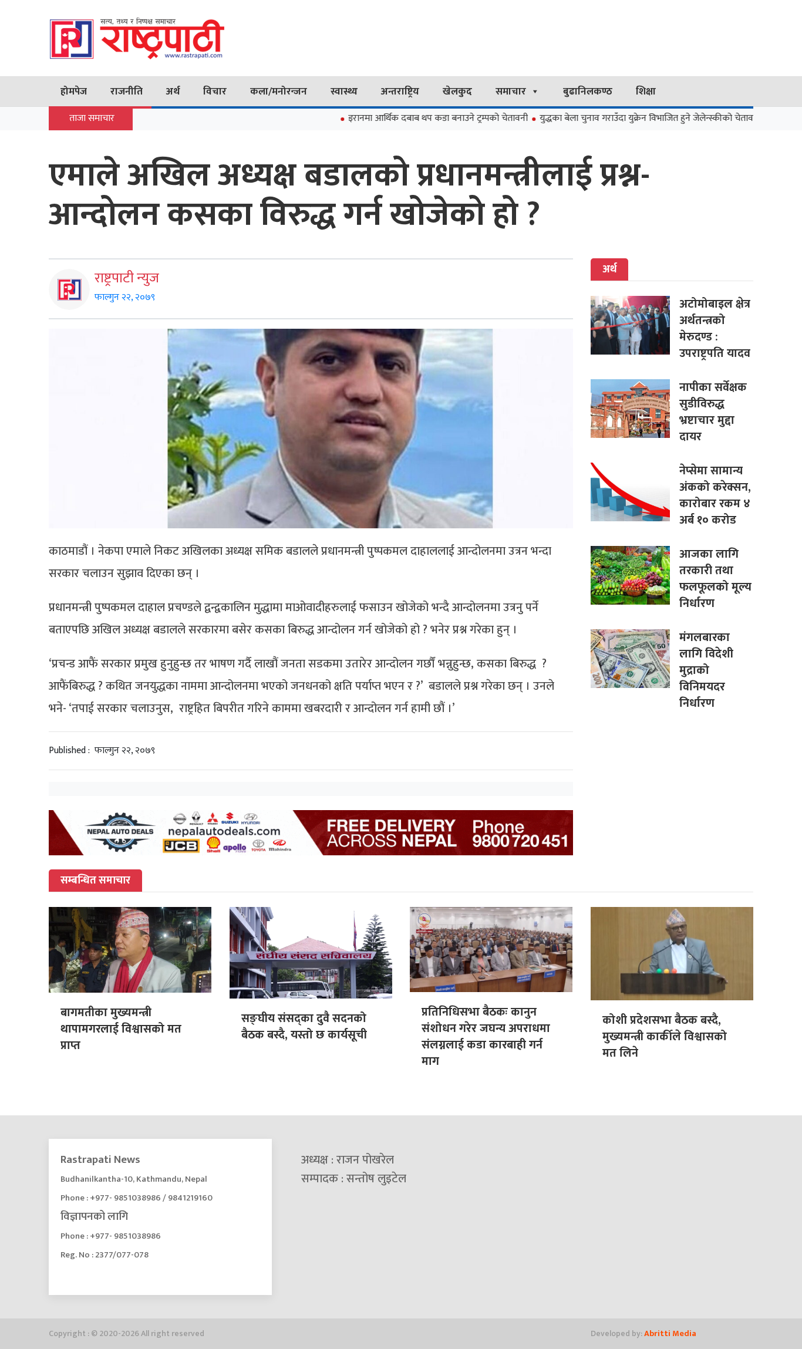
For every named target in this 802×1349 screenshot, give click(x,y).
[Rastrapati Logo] (160, 38)
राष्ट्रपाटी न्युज (127, 278)
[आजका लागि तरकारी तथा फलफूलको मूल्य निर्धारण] (635, 575)
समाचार (511, 91)
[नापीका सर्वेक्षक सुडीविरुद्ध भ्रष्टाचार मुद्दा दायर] (635, 408)
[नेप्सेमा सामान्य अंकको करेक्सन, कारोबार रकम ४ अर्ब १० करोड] (635, 492)
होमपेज (73, 91)
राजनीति (126, 91)
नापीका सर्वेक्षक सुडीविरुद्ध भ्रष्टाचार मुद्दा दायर (713, 412)
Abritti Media (670, 1333)
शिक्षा (646, 91)
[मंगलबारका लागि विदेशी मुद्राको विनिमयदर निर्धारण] (635, 658)
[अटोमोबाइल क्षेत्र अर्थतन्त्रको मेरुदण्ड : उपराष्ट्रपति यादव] (635, 325)
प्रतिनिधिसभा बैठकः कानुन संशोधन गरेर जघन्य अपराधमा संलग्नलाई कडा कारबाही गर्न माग (486, 1036)
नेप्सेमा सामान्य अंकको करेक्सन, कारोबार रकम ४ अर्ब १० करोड (715, 495)
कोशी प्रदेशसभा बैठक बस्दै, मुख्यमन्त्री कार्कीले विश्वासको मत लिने (664, 1036)
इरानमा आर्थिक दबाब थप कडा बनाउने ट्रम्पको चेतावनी (401, 118)
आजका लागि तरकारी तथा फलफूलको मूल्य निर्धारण (715, 578)
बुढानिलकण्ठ (587, 91)
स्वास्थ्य (344, 91)
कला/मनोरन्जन (278, 91)
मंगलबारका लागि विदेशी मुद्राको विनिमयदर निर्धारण (706, 670)
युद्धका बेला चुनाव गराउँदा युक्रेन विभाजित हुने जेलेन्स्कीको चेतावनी (613, 118)
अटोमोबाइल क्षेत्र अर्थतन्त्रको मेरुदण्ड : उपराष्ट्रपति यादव (714, 328)
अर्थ (173, 91)
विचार (215, 91)
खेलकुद (457, 91)
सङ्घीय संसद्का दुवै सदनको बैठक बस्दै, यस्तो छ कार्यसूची (304, 1027)
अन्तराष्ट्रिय (400, 91)
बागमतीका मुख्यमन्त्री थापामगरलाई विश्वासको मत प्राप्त (120, 1029)
